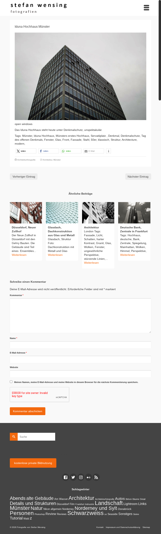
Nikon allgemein (52, 509)
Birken (129, 499)
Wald (26, 518)
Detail (142, 499)
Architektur (47, 160)
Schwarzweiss (85, 513)
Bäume (136, 499)
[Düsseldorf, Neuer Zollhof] (26, 212)
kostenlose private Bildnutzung (33, 463)
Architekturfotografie (26, 160)
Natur (37, 508)
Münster (57, 160)
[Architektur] (98, 212)
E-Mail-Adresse (18, 353)
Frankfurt (79, 504)
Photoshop (40, 514)
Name (13, 338)
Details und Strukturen (33, 503)
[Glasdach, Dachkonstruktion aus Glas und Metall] (62, 212)
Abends (18, 498)
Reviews (62, 514)
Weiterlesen (19, 254)
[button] (26, 151)
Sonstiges (125, 514)
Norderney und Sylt (96, 508)
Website (14, 367)
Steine (136, 514)
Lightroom (130, 504)
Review (51, 514)
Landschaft (109, 503)
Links (142, 504)
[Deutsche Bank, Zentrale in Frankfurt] (134, 212)
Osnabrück (124, 508)
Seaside (113, 514)
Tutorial (16, 518)
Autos (120, 499)
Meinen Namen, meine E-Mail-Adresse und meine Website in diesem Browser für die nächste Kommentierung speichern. (76, 382)
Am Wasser (61, 499)
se (105, 514)
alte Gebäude (40, 498)
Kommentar (16, 295)
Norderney (68, 509)
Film (72, 504)
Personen (22, 513)
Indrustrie (89, 504)
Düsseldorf (63, 504)
